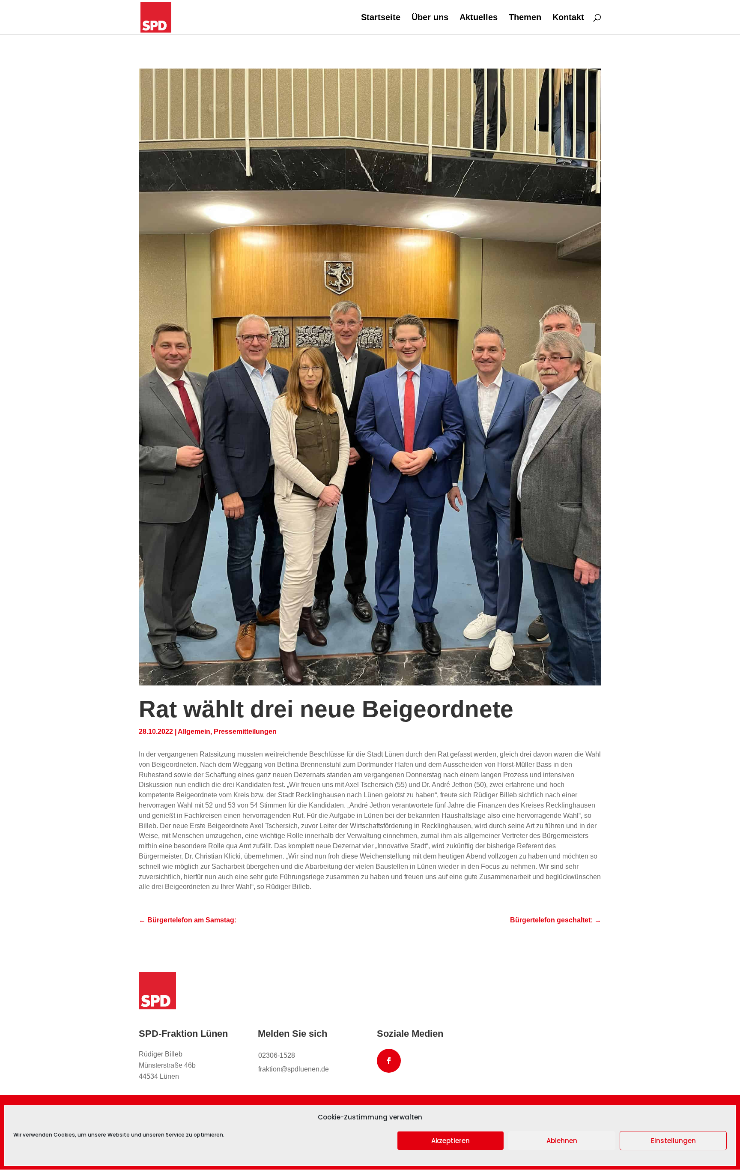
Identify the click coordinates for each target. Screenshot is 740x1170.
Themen (525, 18)
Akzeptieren (450, 1140)
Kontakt (568, 18)
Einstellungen (673, 1140)
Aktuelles (479, 18)
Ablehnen (561, 1140)
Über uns (430, 18)
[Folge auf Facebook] (389, 1061)
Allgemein (194, 731)
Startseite (380, 18)
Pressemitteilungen (245, 731)
